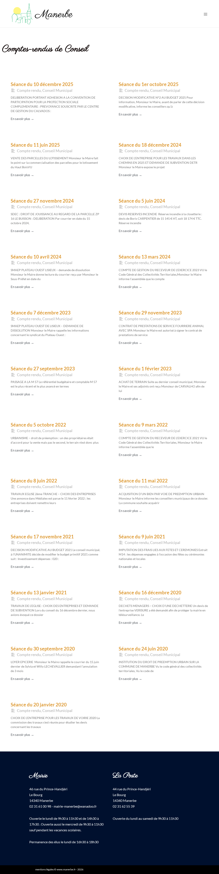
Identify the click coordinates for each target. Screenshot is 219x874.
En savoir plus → (22, 118)
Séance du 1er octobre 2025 (149, 84)
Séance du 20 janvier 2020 (39, 704)
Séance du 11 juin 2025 (35, 145)
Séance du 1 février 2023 (145, 368)
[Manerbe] (42, 13)
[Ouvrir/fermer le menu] (205, 14)
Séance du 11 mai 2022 (143, 481)
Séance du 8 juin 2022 (34, 481)
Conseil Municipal (57, 90)
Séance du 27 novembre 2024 (42, 201)
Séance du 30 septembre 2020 (43, 649)
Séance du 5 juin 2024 (142, 201)
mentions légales (44, 869)
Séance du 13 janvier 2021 (39, 592)
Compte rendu (29, 90)
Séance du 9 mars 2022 (143, 425)
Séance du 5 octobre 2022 (38, 425)
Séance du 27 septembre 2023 (43, 368)
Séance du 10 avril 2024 (36, 257)
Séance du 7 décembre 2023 (41, 313)
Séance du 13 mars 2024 (144, 257)
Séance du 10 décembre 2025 (42, 84)
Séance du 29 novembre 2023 (150, 313)
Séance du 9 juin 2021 (142, 536)
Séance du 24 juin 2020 (143, 649)
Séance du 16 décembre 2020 (150, 592)
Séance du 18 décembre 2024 (150, 145)
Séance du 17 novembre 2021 (42, 536)
